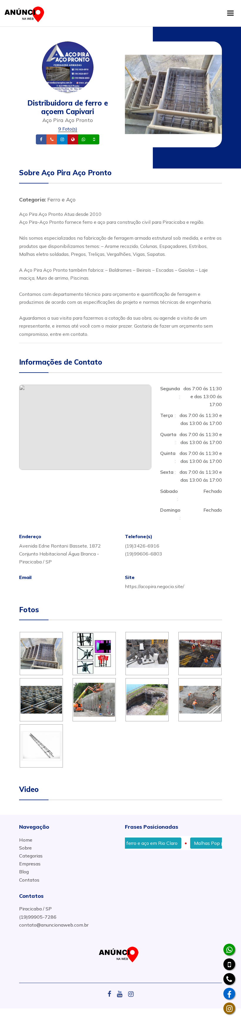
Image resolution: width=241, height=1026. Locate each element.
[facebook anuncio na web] (112, 994)
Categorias (31, 856)
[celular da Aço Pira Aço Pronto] (229, 964)
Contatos (29, 880)
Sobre (25, 848)
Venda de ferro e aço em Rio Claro (128, 843)
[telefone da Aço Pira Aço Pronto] (229, 979)
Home (25, 840)
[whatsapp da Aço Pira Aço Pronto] (229, 949)
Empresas (30, 864)
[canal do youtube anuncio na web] (122, 994)
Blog (24, 872)
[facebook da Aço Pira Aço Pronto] (229, 994)
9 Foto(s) (67, 129)
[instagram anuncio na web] (131, 994)
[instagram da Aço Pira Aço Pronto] (229, 1008)
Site (82, 139)
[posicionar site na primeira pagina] (26, 13)
